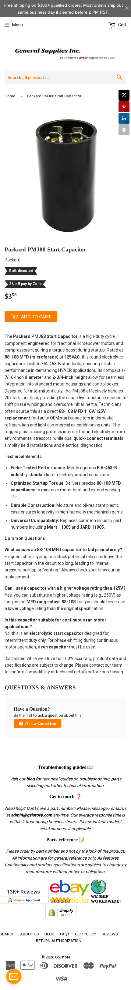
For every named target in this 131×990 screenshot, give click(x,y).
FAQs (64, 934)
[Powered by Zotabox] (124, 129)
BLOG (49, 934)
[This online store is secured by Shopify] (60, 917)
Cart (121, 24)
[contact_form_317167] (13, 976)
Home (10, 96)
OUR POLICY (85, 934)
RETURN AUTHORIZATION (58, 940)
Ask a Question (40, 723)
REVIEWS (110, 934)
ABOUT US (29, 934)
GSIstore (62, 957)
